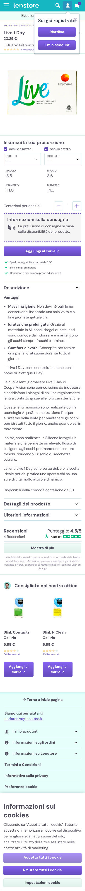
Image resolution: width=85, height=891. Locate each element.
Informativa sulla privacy (26, 775)
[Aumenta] (76, 205)
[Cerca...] (57, 5)
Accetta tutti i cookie (43, 857)
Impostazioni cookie (42, 882)
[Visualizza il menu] (5, 5)
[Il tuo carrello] (76, 5)
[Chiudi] (75, 19)
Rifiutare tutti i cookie (42, 870)
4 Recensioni (27, 49)
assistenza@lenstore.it (23, 718)
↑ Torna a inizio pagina (43, 699)
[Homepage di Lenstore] (33, 5)
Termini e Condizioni (23, 764)
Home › (8, 25)
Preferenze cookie (21, 786)
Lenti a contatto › (22, 25)
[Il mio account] (67, 5)
